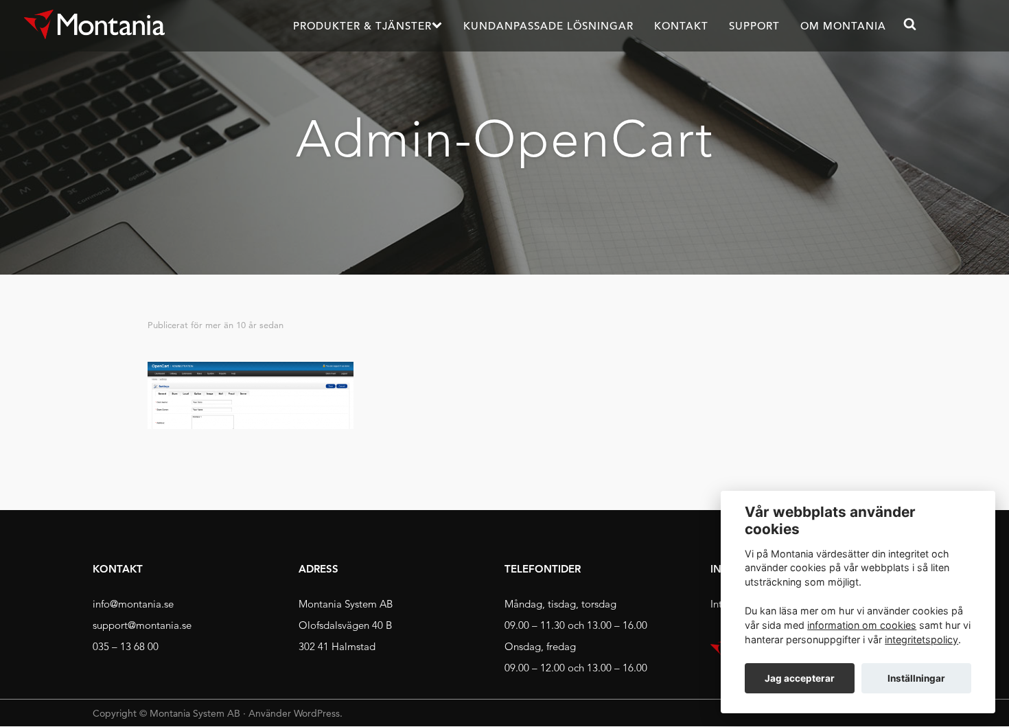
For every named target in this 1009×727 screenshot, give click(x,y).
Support (754, 25)
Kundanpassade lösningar (548, 25)
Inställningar (916, 678)
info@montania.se (133, 603)
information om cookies (861, 625)
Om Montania (843, 25)
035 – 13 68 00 (126, 646)
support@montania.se (142, 625)
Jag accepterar (800, 678)
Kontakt (681, 25)
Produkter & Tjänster (362, 25)
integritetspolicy (921, 639)
